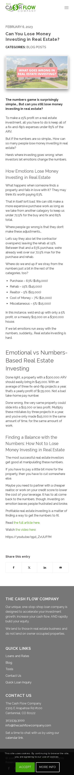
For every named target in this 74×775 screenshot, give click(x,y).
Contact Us (13, 676)
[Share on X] (29, 567)
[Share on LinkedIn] (45, 567)
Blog (9, 662)
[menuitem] (66, 7)
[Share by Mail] (60, 567)
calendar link (14, 738)
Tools (9, 669)
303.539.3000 (15, 720)
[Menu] (66, 7)
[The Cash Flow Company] (31, 7)
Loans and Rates (17, 656)
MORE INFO (47, 767)
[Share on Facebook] (13, 567)
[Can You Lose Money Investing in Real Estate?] (37, 72)
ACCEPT (25, 767)
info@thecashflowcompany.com (28, 725)
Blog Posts (36, 47)
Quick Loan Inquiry (18, 682)
